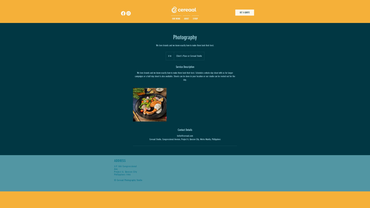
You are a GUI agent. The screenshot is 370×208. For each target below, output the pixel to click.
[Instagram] (128, 13)
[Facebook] (123, 13)
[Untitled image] (149, 104)
